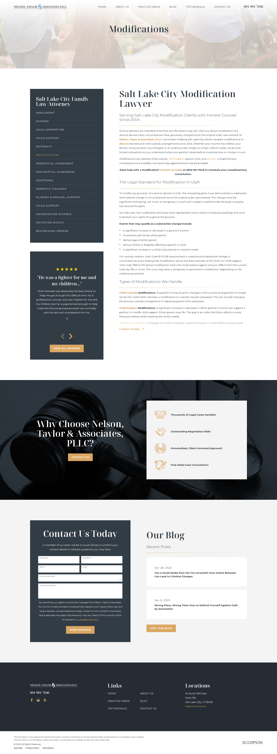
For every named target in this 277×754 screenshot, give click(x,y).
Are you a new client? (47, 576)
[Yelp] (45, 700)
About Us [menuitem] (122, 6)
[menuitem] (66, 113)
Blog (143, 701)
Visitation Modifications (133, 323)
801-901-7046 (253, 6)
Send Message (80, 629)
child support (176, 158)
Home (112, 693)
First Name (43, 558)
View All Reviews (66, 348)
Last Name (86, 558)
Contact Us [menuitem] (222, 6)
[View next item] (71, 336)
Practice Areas (119, 701)
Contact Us (80, 457)
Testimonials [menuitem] (195, 6)
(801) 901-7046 (195, 169)
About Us (146, 693)
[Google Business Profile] (38, 700)
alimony (212, 158)
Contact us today (171, 169)
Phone (41, 567)
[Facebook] (31, 700)
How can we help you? (48, 585)
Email (84, 567)
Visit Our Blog (161, 628)
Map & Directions (195, 706)
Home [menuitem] (102, 6)
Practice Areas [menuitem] (149, 6)
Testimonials (117, 708)
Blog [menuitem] (172, 6)
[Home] (40, 7)
